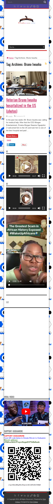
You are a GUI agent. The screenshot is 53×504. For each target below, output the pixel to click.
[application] (26, 167)
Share (12, 145)
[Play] (9, 176)
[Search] (45, 2)
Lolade (10, 116)
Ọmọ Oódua (34, 502)
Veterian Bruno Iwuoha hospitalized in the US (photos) (21, 105)
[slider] (24, 176)
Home (11, 58)
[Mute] (39, 176)
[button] (26, 166)
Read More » (12, 136)
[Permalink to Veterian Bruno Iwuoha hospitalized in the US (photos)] (26, 95)
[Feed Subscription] (46, 63)
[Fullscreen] (43, 176)
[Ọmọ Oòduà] (26, 21)
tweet (9, 140)
